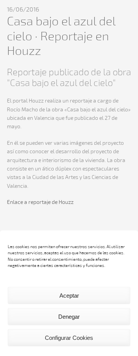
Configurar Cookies (69, 337)
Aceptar (69, 295)
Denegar (69, 316)
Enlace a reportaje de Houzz (40, 202)
